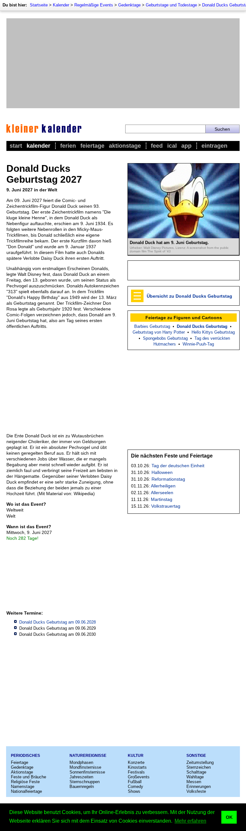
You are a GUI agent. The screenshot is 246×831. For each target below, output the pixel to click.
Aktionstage (125, 146)
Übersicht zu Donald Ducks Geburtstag (189, 296)
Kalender (61, 5)
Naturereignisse (88, 755)
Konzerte (136, 762)
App (186, 146)
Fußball (135, 781)
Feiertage (92, 146)
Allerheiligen (163, 485)
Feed (157, 146)
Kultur (136, 755)
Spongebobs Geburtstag (165, 338)
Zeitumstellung (200, 762)
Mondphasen (81, 762)
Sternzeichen (198, 767)
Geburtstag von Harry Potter (159, 332)
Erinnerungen (198, 786)
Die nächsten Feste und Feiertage (172, 456)
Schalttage (196, 772)
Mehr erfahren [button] (190, 821)
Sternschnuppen (85, 781)
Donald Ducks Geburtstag (202, 326)
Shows (134, 791)
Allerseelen (162, 492)
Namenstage (22, 786)
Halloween (162, 472)
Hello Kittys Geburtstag (213, 332)
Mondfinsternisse (85, 767)
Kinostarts (137, 767)
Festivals (136, 772)
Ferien (68, 146)
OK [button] (229, 817)
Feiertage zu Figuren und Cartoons (183, 317)
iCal (172, 146)
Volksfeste (196, 791)
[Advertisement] (123, 63)
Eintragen (214, 146)
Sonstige (196, 755)
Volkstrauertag (165, 506)
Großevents (139, 776)
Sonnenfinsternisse (87, 772)
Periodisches (25, 755)
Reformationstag (168, 479)
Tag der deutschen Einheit (178, 465)
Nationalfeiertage (26, 791)
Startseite (39, 5)
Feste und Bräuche (28, 776)
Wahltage (195, 776)
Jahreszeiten (81, 776)
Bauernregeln (82, 786)
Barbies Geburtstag (152, 326)
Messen (193, 781)
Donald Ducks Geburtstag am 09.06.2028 (57, 622)
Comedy (135, 786)
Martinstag (161, 499)
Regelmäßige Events (93, 5)
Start (16, 146)
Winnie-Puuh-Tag (198, 344)
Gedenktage (129, 5)
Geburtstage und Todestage (171, 5)
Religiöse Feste (25, 781)
